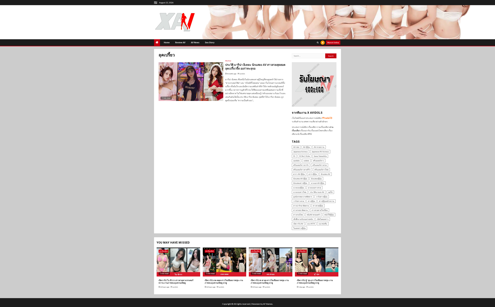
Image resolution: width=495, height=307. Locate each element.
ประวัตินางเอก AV (317, 192)
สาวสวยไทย (298, 215)
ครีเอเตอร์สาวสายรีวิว (302, 169)
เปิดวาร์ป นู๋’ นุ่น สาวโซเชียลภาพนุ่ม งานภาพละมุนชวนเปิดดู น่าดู (315, 281)
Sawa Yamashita (320, 156)
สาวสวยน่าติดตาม (300, 210)
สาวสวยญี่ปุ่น (318, 206)
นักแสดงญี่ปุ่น (316, 179)
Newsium (256, 304)
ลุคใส (330, 192)
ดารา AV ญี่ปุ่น (299, 174)
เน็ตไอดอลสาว (322, 219)
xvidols (306, 160)
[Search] (317, 42)
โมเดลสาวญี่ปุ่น (299, 228)
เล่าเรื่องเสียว (163, 251)
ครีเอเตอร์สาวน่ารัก (301, 165)
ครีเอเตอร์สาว (318, 160)
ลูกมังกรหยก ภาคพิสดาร (302, 197)
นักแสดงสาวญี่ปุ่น (300, 183)
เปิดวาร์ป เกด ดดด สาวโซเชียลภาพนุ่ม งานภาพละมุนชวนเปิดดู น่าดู (224, 281)
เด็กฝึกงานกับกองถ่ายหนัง (303, 219)
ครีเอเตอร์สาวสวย (319, 165)
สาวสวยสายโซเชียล (320, 210)
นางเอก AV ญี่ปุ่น (317, 183)
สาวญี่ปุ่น (311, 201)
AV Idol (296, 147)
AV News (195, 42)
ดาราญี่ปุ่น (313, 174)
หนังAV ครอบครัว (313, 215)
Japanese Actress (300, 151)
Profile (228, 61)
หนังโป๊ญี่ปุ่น (329, 215)
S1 (294, 156)
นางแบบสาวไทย (299, 192)
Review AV (180, 42)
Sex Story (209, 42)
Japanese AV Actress (320, 151)
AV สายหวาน (319, 147)
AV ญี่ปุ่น (306, 147)
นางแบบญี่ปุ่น (298, 188)
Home (167, 42)
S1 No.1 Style (304, 156)
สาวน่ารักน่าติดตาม (301, 206)
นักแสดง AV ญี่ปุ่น (300, 179)
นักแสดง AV (325, 174)
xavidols (242, 74)
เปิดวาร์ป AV (298, 224)
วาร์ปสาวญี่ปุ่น (321, 197)
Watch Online (333, 42)
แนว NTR (311, 224)
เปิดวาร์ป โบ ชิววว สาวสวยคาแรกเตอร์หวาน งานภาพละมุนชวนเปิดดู (176, 281)
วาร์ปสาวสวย (298, 201)
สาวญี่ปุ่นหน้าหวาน (326, 201)
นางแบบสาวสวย (314, 188)
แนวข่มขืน (323, 224)
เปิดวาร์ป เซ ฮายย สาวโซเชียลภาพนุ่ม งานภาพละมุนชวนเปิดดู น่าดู (270, 281)
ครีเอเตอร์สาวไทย (321, 169)
